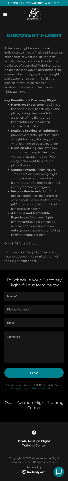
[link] (34, 14)
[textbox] (34, 296)
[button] (6, 14)
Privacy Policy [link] (19, 388)
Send (34, 372)
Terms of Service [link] (41, 388)
